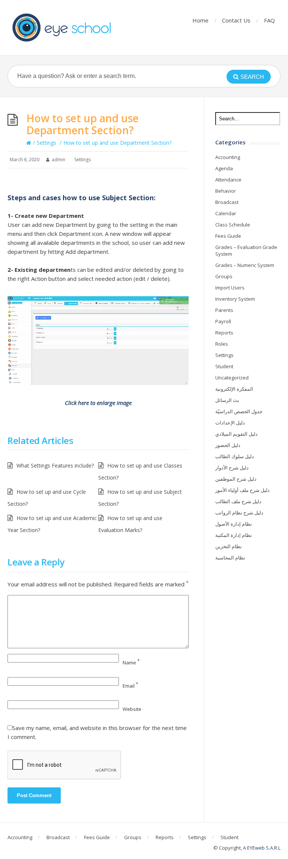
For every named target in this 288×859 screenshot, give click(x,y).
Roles (221, 343)
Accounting (227, 157)
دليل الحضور (227, 445)
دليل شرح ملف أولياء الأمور (242, 490)
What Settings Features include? (55, 465)
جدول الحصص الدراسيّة (238, 411)
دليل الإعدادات (230, 422)
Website (132, 709)
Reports (224, 332)
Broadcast (226, 202)
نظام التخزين (228, 546)
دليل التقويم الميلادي (236, 433)
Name (131, 662)
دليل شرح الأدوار (232, 467)
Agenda (224, 168)
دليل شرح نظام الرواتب (239, 512)
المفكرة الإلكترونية (234, 388)
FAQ (269, 20)
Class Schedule (232, 224)
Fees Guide (228, 235)
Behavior (225, 190)
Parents (224, 310)
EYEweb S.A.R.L (263, 847)
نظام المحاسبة (230, 557)
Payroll (223, 321)
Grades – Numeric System (244, 265)
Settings (46, 142)
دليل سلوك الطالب (234, 456)
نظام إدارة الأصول (233, 523)
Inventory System (235, 298)
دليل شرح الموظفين (235, 478)
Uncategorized (232, 377)
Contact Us (236, 20)
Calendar (225, 213)
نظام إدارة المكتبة (233, 535)
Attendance (228, 179)
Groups (223, 276)
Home (200, 20)
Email (130, 685)
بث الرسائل (227, 400)
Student (224, 366)
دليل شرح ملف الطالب (238, 501)
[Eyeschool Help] (64, 27)
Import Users (229, 287)
